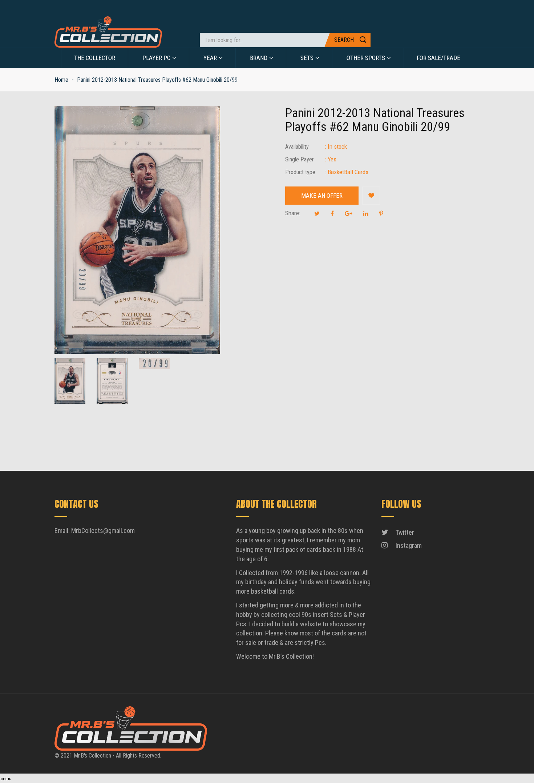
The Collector (94, 57)
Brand (258, 57)
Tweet (317, 213)
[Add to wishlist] (371, 195)
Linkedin (365, 213)
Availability (297, 146)
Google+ (348, 213)
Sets (306, 57)
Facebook (332, 213)
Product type (300, 172)
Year (210, 57)
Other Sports (366, 57)
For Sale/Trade (438, 57)
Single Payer (299, 159)
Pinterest (381, 213)
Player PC (156, 57)
